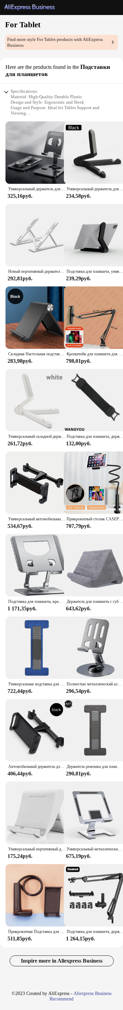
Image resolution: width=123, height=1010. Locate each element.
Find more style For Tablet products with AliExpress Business (55, 42)
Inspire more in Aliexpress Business (61, 961)
